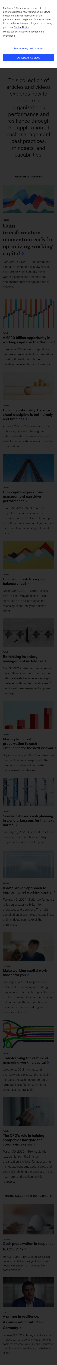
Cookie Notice (21, 27)
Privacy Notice (27, 31)
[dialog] (28, 34)
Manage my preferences (28, 48)
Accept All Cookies (28, 57)
